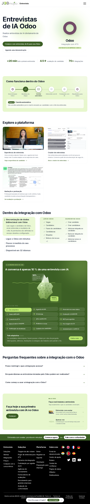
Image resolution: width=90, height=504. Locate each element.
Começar (12, 416)
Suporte (39, 458)
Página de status (55, 469)
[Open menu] (84, 3)
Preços (6, 461)
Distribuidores (54, 475)
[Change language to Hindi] (62, 453)
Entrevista (8, 447)
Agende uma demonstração (15, 50)
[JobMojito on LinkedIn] (74, 460)
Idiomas (6, 455)
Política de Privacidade (69, 497)
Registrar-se (40, 455)
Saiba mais (75, 338)
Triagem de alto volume (26, 451)
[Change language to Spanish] (73, 453)
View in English (53, 500)
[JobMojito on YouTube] (79, 460)
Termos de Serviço (56, 497)
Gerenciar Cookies (82, 497)
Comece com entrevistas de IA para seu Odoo (22, 44)
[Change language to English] (68, 447)
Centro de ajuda (55, 457)
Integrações (8, 458)
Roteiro (51, 460)
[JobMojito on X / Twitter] (68, 460)
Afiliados (52, 472)
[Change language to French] (73, 447)
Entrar (38, 451)
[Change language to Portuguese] (68, 453)
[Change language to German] (78, 447)
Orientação (40, 462)
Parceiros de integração (26, 460)
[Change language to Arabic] (62, 447)
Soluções (7, 451)
